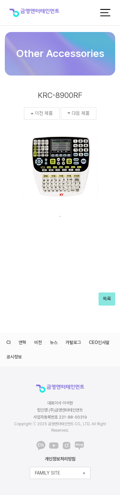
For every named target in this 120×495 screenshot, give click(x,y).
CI (8, 342)
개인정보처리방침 (60, 458)
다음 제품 (81, 113)
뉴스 (54, 342)
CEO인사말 (99, 342)
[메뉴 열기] (105, 12)
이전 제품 (44, 113)
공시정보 (14, 356)
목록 (107, 299)
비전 (38, 342)
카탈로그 (73, 342)
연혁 (22, 342)
